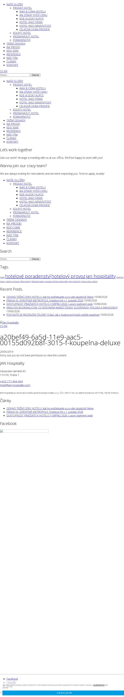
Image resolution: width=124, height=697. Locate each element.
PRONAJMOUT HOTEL (26, 36)
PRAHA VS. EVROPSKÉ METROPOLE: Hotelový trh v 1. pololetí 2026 (44, 300)
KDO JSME (12, 51)
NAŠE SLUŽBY (14, 4)
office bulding (25, 281)
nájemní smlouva (13, 281)
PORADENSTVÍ (21, 40)
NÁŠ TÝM (12, 58)
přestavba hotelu (37, 281)
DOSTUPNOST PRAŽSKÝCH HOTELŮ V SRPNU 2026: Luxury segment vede (49, 304)
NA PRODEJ (13, 47)
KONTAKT (12, 65)
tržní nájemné (74, 281)
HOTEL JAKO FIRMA (31, 22)
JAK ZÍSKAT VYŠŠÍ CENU (33, 15)
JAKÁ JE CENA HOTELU (32, 11)
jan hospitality (101, 276)
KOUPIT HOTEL (22, 33)
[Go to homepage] (9, 322)
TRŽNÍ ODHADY (15, 43)
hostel (2, 277)
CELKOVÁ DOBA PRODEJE (34, 29)
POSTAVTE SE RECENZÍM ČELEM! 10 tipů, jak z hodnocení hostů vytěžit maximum (53, 315)
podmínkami (98, 685)
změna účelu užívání (89, 281)
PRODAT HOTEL (22, 8)
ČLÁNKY (11, 61)
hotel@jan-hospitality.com (15, 385)
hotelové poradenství (28, 276)
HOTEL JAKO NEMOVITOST (35, 26)
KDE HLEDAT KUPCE (31, 18)
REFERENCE (13, 54)
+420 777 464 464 (11, 381)
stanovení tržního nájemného (56, 281)
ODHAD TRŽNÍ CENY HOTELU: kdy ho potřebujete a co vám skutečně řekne (49, 297)
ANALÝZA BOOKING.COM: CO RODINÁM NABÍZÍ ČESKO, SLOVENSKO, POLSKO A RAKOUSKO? (62, 307)
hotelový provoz (68, 276)
